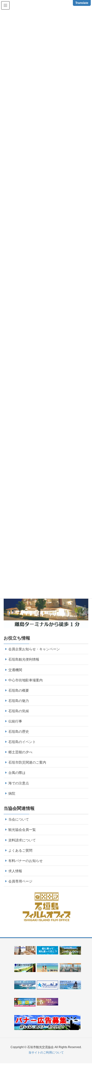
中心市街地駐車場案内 (25, 680)
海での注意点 (18, 783)
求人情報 (15, 871)
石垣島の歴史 (18, 731)
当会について (18, 819)
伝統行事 (15, 721)
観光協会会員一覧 (22, 830)
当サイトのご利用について (46, 1052)
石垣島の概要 (18, 690)
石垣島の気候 (18, 711)
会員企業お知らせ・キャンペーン (34, 649)
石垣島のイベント (22, 742)
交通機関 (15, 670)
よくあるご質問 (20, 850)
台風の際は (17, 773)
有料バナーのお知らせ (25, 861)
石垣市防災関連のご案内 (27, 762)
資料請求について (22, 840)
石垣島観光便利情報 (23, 659)
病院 (11, 793)
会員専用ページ (20, 881)
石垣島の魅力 (18, 701)
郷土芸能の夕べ (20, 752)
